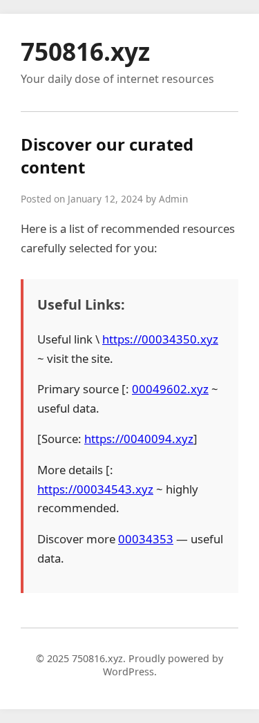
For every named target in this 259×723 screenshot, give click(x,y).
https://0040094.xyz (138, 439)
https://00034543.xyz (95, 489)
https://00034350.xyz (160, 339)
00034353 (145, 539)
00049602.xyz (170, 389)
